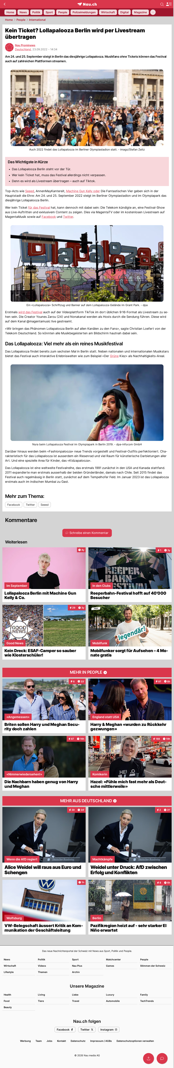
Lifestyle (9, 972)
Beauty (8, 1007)
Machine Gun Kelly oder (83, 191)
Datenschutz (78, 1040)
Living (41, 994)
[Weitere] (153, 12)
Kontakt (61, 1040)
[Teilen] (148, 1058)
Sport (75, 959)
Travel (75, 1000)
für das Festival (39, 207)
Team (39, 1040)
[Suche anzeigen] (162, 4)
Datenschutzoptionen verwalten (135, 1040)
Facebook (49, 216)
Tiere (41, 1000)
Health (7, 994)
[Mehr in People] (87, 672)
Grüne (114, 356)
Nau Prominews (25, 45)
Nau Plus (77, 965)
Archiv (76, 972)
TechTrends (147, 1000)
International (37, 19)
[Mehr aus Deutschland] (87, 801)
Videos (42, 965)
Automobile (113, 1000)
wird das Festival (30, 312)
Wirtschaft (10, 965)
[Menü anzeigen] (169, 4)
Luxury (110, 994)
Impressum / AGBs (101, 1040)
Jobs (49, 1040)
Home (9, 19)
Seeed (29, 191)
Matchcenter (113, 959)
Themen (42, 972)
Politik (41, 959)
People (20, 19)
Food (7, 1000)
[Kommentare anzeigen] (162, 1058)
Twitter (68, 216)
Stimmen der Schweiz (152, 965)
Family (144, 994)
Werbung (25, 1040)
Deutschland (23, 49)
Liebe (75, 994)
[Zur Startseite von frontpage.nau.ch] (87, 4)
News (7, 959)
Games (110, 965)
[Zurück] (4, 4)
